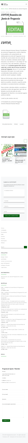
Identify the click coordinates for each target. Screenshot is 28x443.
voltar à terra (4, 267)
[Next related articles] (25, 140)
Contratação (3, 230)
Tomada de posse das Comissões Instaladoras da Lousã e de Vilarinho (14, 335)
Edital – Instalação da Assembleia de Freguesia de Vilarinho (12, 288)
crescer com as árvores (6, 261)
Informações (4, 240)
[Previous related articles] (22, 140)
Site (5, 211)
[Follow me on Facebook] (3, 1)
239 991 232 (8, 380)
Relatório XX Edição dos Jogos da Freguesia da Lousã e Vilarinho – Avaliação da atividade (13, 320)
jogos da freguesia (5, 263)
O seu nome (5, 389)
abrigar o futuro (4, 257)
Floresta (3, 238)
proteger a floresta (5, 265)
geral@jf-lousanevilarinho (10, 382)
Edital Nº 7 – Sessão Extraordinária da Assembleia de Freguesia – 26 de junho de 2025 (13, 325)
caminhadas (3, 259)
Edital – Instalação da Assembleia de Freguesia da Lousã (14, 292)
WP (8, 436)
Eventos (3, 236)
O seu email (5, 394)
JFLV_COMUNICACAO (7, 36)
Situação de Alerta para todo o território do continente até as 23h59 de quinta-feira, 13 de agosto (14, 310)
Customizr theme (21, 436)
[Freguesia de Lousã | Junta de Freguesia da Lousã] (4, 4)
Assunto (4, 399)
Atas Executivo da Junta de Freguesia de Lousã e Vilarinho (12, 277)
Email (6, 206)
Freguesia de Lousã (11, 434)
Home (2, 8)
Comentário (8, 190)
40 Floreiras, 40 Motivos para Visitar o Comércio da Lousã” (12, 330)
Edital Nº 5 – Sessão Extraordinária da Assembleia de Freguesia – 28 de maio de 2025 (13, 347)
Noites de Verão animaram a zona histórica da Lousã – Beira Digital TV (13, 315)
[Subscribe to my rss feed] (1, 1)
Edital (2, 234)
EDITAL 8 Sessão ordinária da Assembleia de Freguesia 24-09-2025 (13, 297)
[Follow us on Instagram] (5, 1)
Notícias (3, 242)
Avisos (6, 8)
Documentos (4, 232)
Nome (6, 200)
